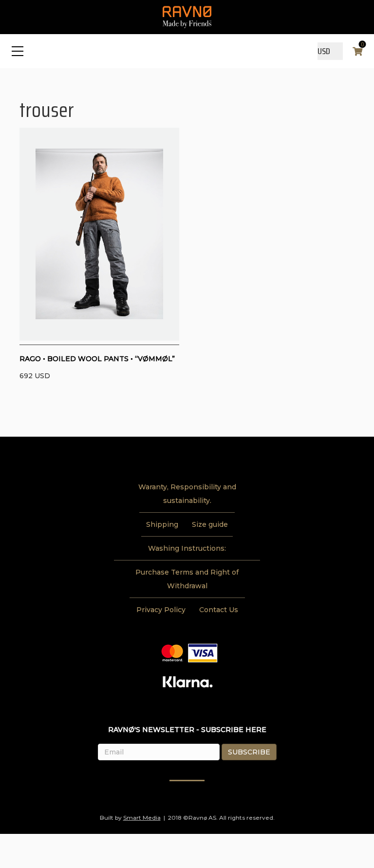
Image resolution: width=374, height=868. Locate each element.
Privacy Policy (161, 609)
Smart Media (142, 817)
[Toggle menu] (17, 51)
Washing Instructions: (187, 548)
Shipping (162, 524)
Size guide (210, 524)
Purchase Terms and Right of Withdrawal (187, 579)
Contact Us (218, 609)
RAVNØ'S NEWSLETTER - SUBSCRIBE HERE (187, 729)
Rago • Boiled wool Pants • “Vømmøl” (97, 358)
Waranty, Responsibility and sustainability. (187, 493)
